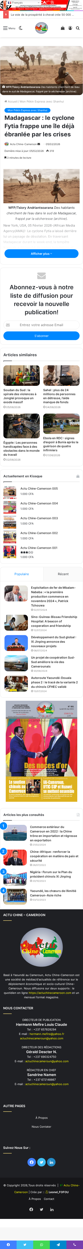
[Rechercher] (78, 29)
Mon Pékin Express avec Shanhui (42, 101)
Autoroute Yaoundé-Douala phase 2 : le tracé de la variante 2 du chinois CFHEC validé (54, 682)
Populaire (21, 574)
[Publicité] (41, 5)
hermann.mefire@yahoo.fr (47, 1034)
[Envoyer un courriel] (38, 144)
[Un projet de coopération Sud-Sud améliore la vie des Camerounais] (16, 663)
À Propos (42, 1117)
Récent (63, 574)
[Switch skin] (21, 29)
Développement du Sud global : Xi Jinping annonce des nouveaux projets (53, 641)
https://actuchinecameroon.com (50, 992)
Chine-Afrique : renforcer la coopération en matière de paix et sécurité (54, 856)
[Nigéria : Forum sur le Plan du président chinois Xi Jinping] (15, 878)
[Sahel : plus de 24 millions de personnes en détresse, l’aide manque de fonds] (61, 375)
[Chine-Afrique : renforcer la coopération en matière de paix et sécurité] (15, 857)
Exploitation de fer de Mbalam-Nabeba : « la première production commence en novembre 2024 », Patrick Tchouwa (53, 596)
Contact (49, 1199)
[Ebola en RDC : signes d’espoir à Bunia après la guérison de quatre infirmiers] (61, 424)
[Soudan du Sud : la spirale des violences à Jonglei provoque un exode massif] (21, 375)
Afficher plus (40, 253)
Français (17, 2)
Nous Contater (41, 1126)
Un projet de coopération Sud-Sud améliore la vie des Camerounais (53, 662)
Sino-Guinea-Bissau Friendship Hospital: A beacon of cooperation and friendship (54, 621)
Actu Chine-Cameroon (23, 144)
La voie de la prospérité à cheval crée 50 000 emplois (46, 14)
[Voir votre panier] (63, 29)
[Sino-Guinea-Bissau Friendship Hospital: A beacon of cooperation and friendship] (16, 623)
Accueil (12, 101)
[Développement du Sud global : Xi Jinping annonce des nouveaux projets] (16, 643)
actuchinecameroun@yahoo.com (41, 1038)
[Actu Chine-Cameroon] (42, 28)
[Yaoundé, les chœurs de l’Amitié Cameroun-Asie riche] (15, 897)
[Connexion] (70, 29)
